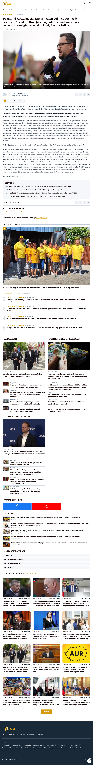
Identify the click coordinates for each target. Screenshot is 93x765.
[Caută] (84, 3)
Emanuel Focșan (85, 664)
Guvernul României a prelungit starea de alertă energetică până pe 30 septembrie (37, 196)
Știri (12, 10)
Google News (41, 218)
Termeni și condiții (13, 734)
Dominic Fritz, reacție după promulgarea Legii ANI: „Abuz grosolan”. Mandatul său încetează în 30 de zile (24, 453)
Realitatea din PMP (41, 748)
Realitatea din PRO (18, 748)
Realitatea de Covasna (8, 751)
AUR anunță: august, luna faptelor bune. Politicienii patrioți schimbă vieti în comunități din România (42, 288)
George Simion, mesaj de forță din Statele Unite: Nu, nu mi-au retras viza (46, 669)
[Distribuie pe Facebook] (80, 94)
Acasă (6, 10)
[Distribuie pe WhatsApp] (84, 94)
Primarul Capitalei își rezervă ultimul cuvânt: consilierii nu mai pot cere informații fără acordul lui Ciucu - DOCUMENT (27, 472)
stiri (5, 212)
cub (11, 212)
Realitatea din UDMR (76, 745)
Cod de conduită (40, 734)
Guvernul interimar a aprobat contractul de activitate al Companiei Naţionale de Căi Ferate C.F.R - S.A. (46, 703)
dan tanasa (25, 212)
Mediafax (51, 748)
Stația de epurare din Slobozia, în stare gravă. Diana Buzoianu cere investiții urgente (45, 636)
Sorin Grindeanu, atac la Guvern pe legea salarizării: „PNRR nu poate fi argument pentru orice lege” (26, 491)
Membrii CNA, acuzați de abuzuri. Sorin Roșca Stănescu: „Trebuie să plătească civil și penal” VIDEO (43, 193)
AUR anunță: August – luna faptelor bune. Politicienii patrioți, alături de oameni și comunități (16, 702)
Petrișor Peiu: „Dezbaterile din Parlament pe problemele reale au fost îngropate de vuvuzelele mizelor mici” (44, 328)
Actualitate (19, 10)
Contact (4, 734)
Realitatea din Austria (75, 748)
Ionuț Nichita (56, 631)
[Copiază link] (76, 94)
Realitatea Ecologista (38, 745)
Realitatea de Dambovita (62, 748)
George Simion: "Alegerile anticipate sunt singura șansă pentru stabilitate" (67, 395)
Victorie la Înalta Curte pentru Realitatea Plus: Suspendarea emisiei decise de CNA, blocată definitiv (15, 637)
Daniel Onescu (19, 93)
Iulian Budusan (85, 598)
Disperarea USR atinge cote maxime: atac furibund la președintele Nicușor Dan (36, 190)
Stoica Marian (56, 697)
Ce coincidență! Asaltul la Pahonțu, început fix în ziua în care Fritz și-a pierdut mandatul (40, 186)
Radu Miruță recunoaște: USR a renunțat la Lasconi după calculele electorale (67, 403)
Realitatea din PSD (7, 748)
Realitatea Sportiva (17, 745)
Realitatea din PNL (30, 748)
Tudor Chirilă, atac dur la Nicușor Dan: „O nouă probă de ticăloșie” (26, 464)
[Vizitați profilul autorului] (5, 94)
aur (16, 212)
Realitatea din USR (51, 745)
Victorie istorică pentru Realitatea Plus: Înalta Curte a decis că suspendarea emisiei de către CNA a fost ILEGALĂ (75, 604)
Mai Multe (46, 711)
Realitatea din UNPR (63, 745)
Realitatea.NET (6, 745)
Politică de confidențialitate (27, 734)
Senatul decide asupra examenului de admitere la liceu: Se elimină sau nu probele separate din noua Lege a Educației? (76, 637)
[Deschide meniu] (90, 3)
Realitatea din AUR (25, 598)
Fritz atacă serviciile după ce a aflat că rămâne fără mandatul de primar (25, 410)
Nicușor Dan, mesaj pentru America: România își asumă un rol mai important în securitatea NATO (27, 481)
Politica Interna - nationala (11, 293)
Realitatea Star (27, 745)
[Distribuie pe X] (88, 94)
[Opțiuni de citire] (89, 761)
